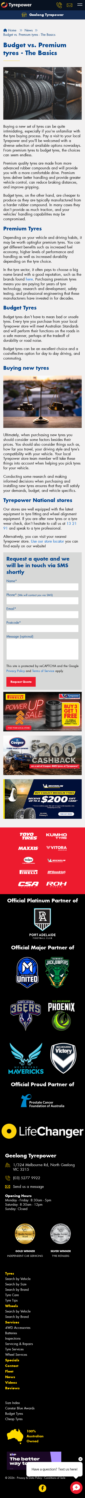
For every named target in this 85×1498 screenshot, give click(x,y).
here (29, 279)
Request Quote (21, 682)
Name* (11, 581)
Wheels (11, 1306)
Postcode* (13, 622)
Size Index (12, 1403)
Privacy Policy (15, 671)
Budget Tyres (14, 1413)
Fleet (9, 1371)
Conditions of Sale (54, 1478)
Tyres (9, 1273)
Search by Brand (17, 1289)
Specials (12, 1360)
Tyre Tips (11, 1300)
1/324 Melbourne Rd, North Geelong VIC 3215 (44, 1167)
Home (11, 30)
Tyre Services (14, 1349)
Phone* (29, 595)
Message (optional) (19, 636)
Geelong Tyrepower (46, 14)
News (10, 1377)
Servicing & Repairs (19, 1344)
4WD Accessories (17, 1328)
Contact (11, 1365)
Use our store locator (47, 541)
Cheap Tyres (13, 1419)
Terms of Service (43, 671)
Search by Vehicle (18, 1279)
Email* (11, 609)
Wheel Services (16, 1354)
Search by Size (15, 1284)
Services (12, 1322)
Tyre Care (12, 1295)
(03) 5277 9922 (26, 1178)
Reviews (12, 1388)
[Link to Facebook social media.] (42, 1488)
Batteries (11, 1333)
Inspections (12, 1338)
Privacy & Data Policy (29, 1478)
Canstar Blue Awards (19, 1408)
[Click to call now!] (59, 5)
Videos (11, 1382)
